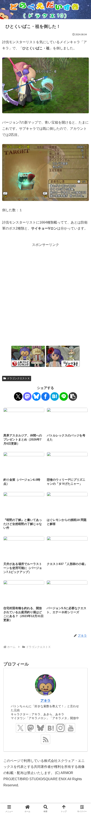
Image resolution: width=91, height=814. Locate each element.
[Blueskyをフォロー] (40, 728)
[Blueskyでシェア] (36, 396)
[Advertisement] (45, 293)
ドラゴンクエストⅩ (18, 378)
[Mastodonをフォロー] (30, 728)
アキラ (45, 700)
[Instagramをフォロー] (60, 728)
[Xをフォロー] (20, 728)
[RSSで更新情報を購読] (45, 739)
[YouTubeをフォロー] (70, 728)
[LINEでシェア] (63, 396)
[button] (73, 396)
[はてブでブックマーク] (54, 396)
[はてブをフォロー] (50, 728)
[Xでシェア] (18, 396)
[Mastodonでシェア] (27, 396)
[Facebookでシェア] (45, 396)
